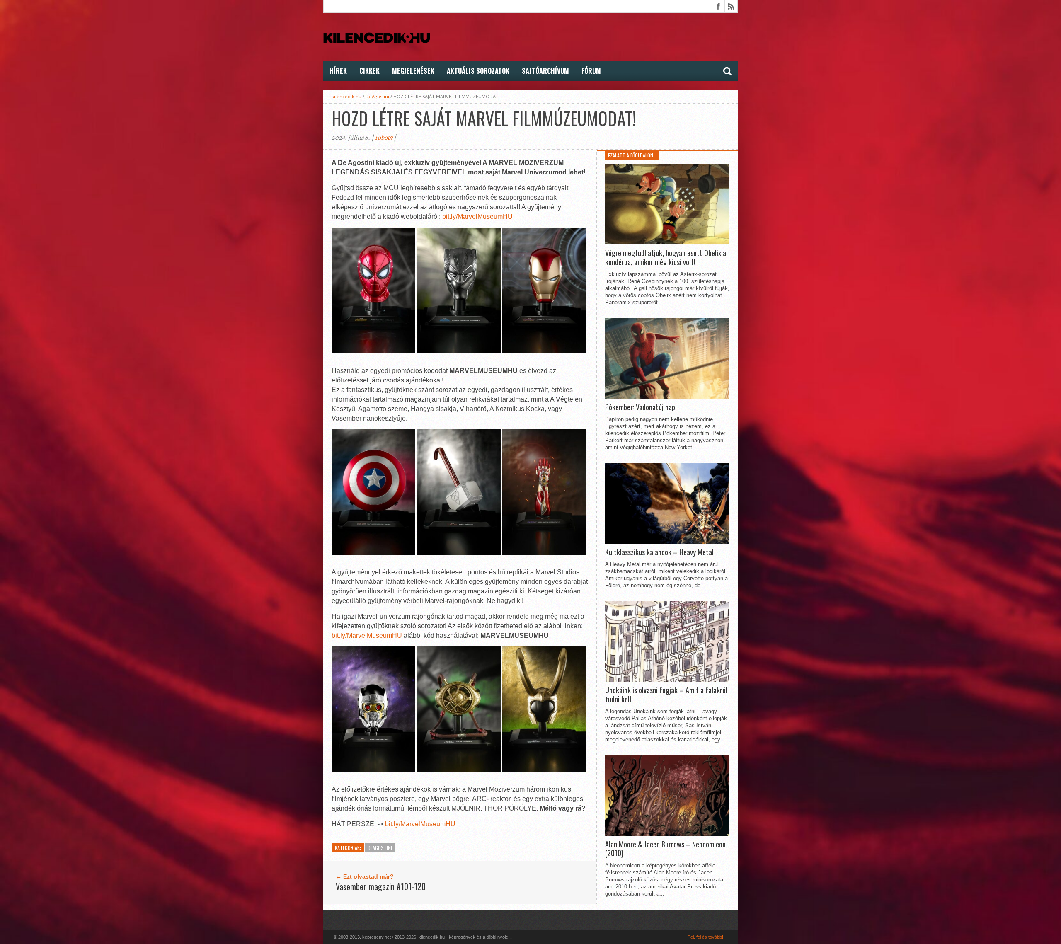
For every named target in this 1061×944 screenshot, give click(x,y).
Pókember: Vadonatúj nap (640, 407)
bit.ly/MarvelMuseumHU (477, 216)
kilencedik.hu (346, 96)
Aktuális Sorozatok (478, 71)
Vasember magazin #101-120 (381, 886)
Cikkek (369, 71)
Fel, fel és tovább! (705, 936)
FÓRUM (591, 71)
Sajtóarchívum (545, 71)
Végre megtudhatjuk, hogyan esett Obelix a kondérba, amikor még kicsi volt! (665, 257)
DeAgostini (377, 96)
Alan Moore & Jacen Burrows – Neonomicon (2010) (665, 849)
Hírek (338, 71)
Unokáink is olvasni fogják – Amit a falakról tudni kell (666, 695)
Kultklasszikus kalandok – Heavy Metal (659, 552)
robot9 (383, 137)
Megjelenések (413, 71)
